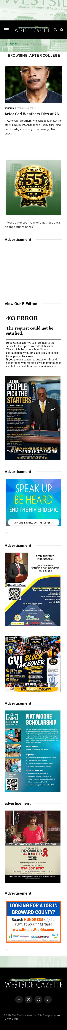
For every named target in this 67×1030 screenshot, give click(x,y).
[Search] (61, 29)
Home (25, 44)
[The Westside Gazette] (32, 29)
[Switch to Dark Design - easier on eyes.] (55, 29)
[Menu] (6, 29)
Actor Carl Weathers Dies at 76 (32, 114)
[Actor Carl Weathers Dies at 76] (33, 84)
